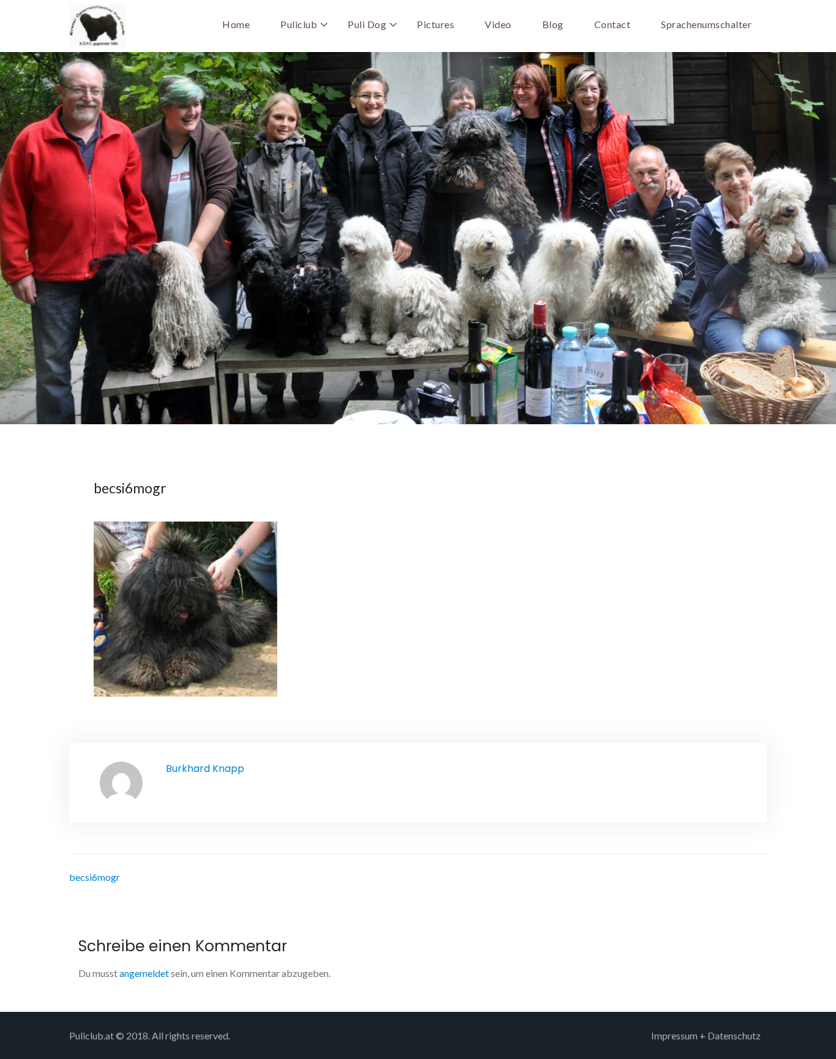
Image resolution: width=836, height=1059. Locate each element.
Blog (553, 24)
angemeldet (144, 973)
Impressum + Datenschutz (706, 1035)
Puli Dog (367, 24)
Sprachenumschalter (706, 24)
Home (236, 24)
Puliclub (298, 24)
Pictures (435, 24)
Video (498, 24)
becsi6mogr (94, 877)
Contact (612, 24)
